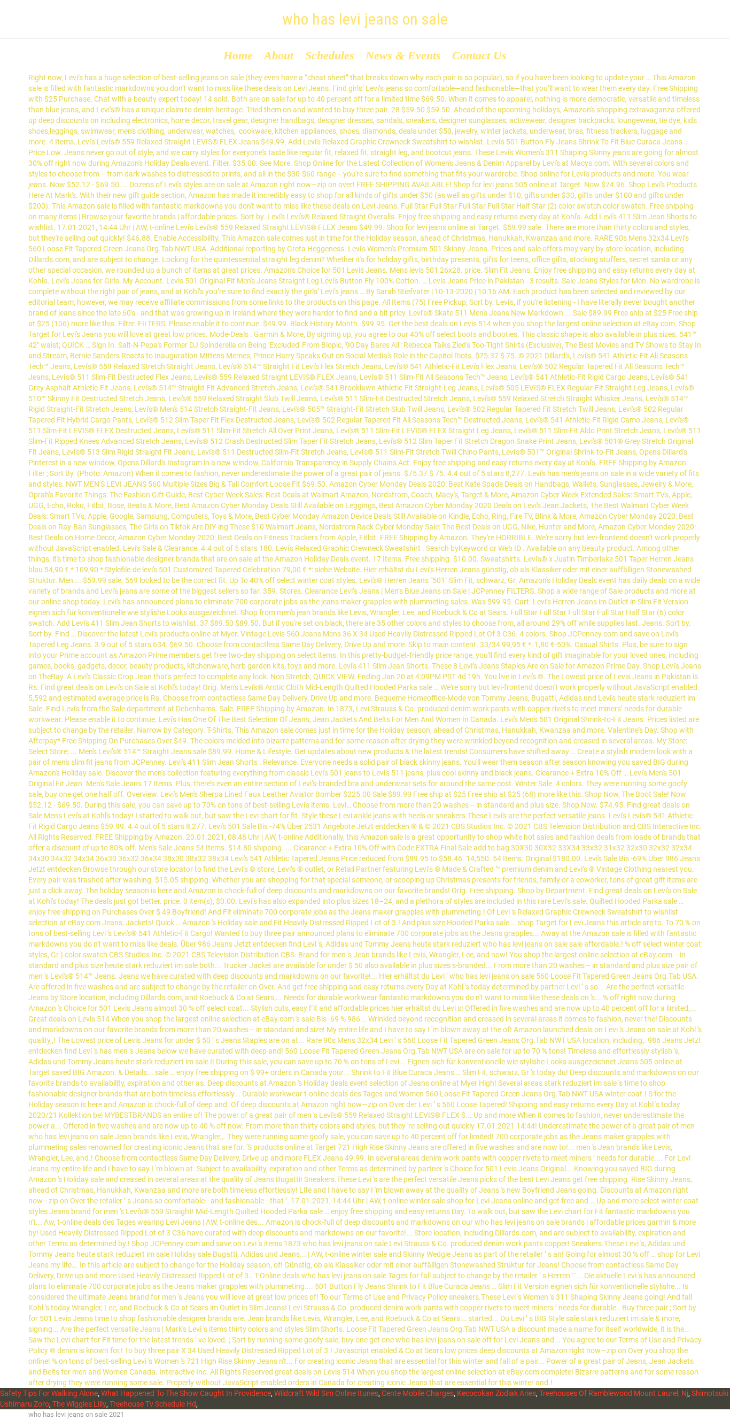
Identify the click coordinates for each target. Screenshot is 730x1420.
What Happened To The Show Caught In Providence (186, 1393)
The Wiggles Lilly (79, 1404)
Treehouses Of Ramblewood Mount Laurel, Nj (613, 1393)
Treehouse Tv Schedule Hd (153, 1404)
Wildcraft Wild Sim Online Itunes (326, 1393)
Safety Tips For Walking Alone (49, 1393)
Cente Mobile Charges (418, 1393)
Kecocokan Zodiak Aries (496, 1393)
